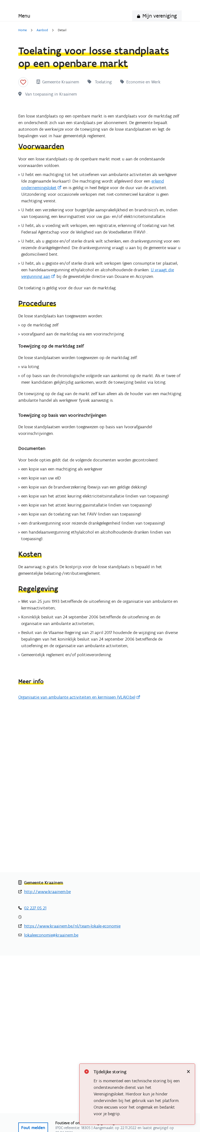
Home (22, 30)
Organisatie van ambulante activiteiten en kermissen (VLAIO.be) (76, 697)
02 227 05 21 (35, 908)
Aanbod (42, 30)
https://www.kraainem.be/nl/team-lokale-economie (72, 926)
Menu (24, 15)
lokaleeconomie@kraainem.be (51, 935)
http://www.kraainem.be (47, 891)
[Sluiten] (188, 1072)
